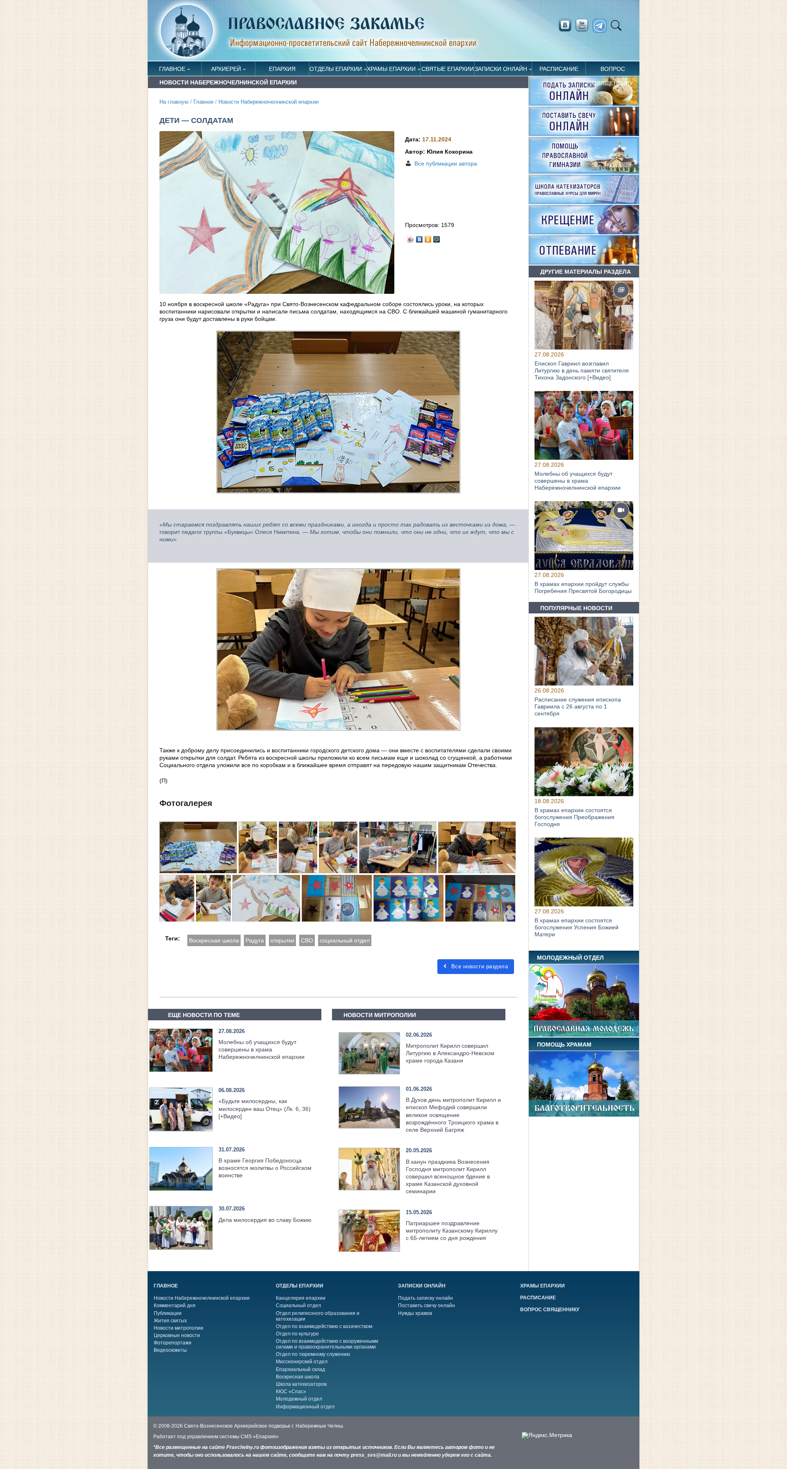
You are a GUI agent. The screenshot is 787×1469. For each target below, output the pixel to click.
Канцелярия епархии (300, 1298)
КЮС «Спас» (291, 1391)
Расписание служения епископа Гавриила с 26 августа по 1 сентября (578, 707)
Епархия (282, 69)
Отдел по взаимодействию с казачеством (324, 1326)
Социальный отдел (298, 1305)
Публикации (168, 1313)
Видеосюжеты (170, 1350)
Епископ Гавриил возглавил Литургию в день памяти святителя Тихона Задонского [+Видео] (582, 370)
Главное (172, 69)
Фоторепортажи (172, 1343)
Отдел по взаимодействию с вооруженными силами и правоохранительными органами (327, 1344)
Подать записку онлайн (425, 1298)
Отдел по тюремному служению (313, 1354)
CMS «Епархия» (260, 1436)
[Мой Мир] (436, 237)
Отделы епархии (335, 69)
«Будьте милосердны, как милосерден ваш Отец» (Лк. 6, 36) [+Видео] (264, 1108)
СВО (307, 940)
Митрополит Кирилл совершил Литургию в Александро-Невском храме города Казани (450, 1053)
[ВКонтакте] (419, 237)
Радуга (255, 940)
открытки (282, 940)
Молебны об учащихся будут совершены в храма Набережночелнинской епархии (261, 1049)
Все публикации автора (445, 163)
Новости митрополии (178, 1328)
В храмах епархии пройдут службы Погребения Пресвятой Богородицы (583, 588)
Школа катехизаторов (301, 1384)
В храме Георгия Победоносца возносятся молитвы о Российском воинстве (265, 1167)
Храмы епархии (391, 69)
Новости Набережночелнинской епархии (268, 102)
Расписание (558, 69)
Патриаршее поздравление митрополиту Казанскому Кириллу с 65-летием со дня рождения (452, 1230)
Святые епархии (447, 69)
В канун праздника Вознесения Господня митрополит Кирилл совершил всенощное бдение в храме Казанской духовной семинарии (448, 1176)
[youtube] (584, 25)
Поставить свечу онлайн (426, 1305)
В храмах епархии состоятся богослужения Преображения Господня (574, 817)
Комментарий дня (175, 1305)
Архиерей (226, 69)
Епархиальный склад (300, 1369)
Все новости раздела (478, 966)
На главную (174, 102)
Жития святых (170, 1321)
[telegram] (602, 26)
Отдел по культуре (297, 1334)
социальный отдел (345, 940)
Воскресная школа (214, 940)
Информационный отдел (305, 1407)
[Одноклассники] (428, 237)
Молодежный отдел (299, 1399)
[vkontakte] (564, 25)
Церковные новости (177, 1335)
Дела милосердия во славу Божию (265, 1220)
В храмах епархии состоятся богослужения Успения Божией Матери (577, 927)
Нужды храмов (415, 1313)
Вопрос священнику (613, 71)
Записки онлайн (501, 69)
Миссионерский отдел (302, 1362)
